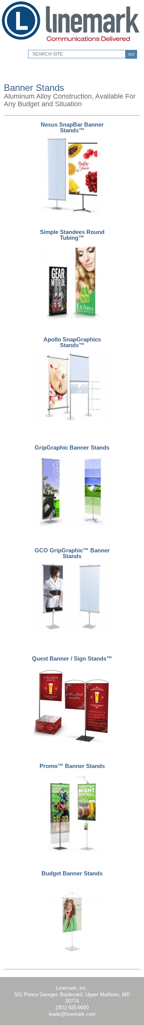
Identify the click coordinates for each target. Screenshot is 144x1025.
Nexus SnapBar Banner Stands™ (72, 127)
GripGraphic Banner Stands (72, 447)
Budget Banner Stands (72, 873)
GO (131, 54)
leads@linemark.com (72, 1014)
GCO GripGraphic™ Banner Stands (72, 553)
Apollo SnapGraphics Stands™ (72, 342)
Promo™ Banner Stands (72, 766)
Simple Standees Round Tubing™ (72, 235)
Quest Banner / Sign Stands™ (72, 658)
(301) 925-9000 (72, 1007)
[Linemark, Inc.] (71, 44)
